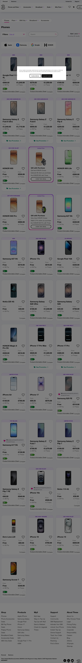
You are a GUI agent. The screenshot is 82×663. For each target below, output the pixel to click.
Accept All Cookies (47, 75)
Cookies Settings (35, 75)
